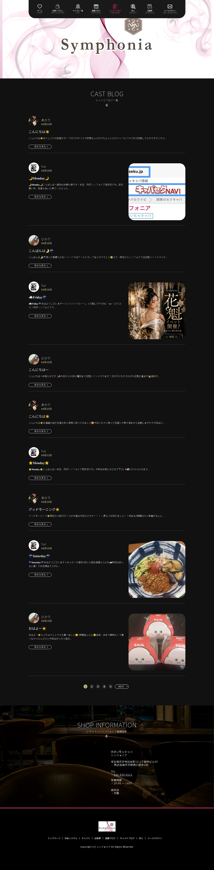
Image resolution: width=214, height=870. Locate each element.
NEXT (121, 686)
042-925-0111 (123, 774)
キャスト (86, 838)
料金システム (71, 838)
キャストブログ (127, 838)
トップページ (54, 838)
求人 (141, 838)
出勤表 (97, 838)
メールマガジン (155, 838)
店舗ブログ (110, 838)
